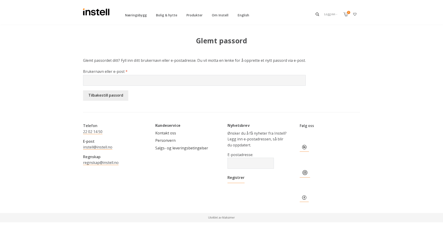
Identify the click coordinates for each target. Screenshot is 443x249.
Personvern (165, 140)
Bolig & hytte (166, 15)
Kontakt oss (165, 133)
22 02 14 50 (92, 131)
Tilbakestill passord (105, 95)
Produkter (194, 15)
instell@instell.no (97, 147)
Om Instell (220, 15)
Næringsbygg (136, 15)
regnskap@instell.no (101, 162)
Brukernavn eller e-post (105, 71)
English (243, 15)
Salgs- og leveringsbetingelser (181, 148)
